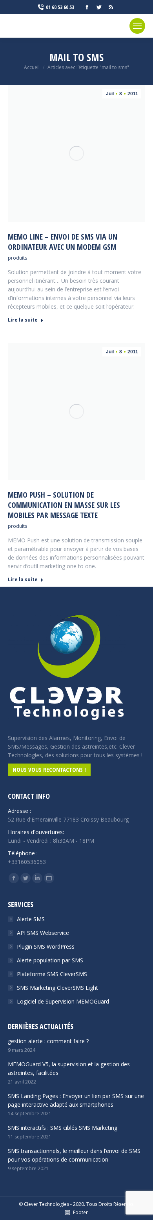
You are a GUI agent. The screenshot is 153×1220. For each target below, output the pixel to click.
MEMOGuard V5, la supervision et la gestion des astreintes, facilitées (69, 1068)
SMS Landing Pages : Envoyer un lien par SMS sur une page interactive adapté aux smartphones (76, 1100)
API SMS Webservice (43, 932)
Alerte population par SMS (50, 960)
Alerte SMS (31, 919)
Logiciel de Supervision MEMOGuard (63, 1001)
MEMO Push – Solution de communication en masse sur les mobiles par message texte (64, 505)
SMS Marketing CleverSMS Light (57, 987)
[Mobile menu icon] (137, 26)
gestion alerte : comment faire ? (48, 1041)
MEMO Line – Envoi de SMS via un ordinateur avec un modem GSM (62, 242)
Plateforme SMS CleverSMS (52, 974)
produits (17, 258)
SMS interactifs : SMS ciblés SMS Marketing (62, 1127)
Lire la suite (23, 320)
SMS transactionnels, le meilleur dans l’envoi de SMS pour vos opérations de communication (74, 1155)
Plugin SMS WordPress (46, 946)
